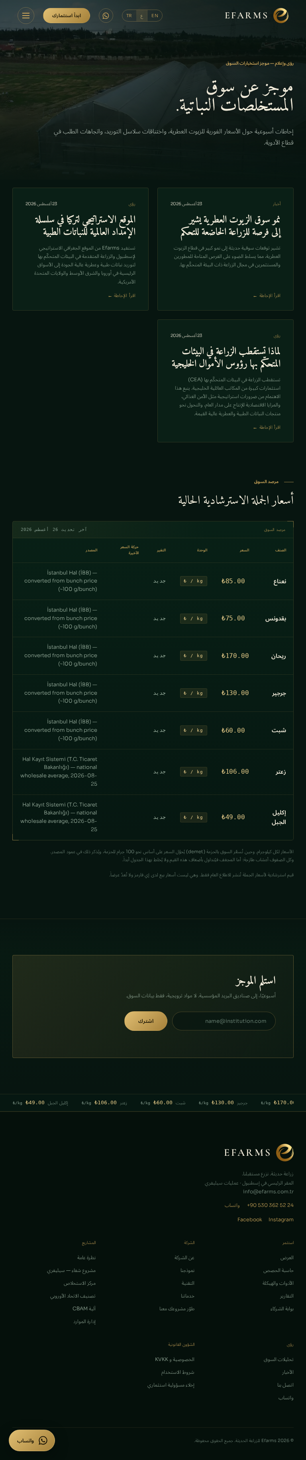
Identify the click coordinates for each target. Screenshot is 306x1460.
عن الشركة (184, 1257)
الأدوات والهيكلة (278, 1283)
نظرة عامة (86, 1257)
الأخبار (288, 1372)
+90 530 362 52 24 (270, 1205)
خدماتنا (187, 1296)
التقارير (287, 1296)
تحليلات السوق (279, 1359)
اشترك (145, 1021)
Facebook (249, 1219)
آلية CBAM (84, 1308)
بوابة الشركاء (282, 1308)
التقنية (188, 1283)
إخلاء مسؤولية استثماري (170, 1385)
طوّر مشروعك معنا (176, 1308)
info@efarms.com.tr (268, 1192)
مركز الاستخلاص (80, 1283)
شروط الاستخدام (177, 1372)
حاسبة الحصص (278, 1270)
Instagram (281, 1219)
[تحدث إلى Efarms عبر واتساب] (106, 15)
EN (154, 15)
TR (129, 15)
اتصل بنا (285, 1385)
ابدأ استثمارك (66, 15)
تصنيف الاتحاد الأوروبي (73, 1296)
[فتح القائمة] (26, 15)
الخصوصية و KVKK (174, 1359)
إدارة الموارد (84, 1321)
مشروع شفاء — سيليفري (71, 1270)
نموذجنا (187, 1270)
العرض (287, 1257)
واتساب (232, 1205)
